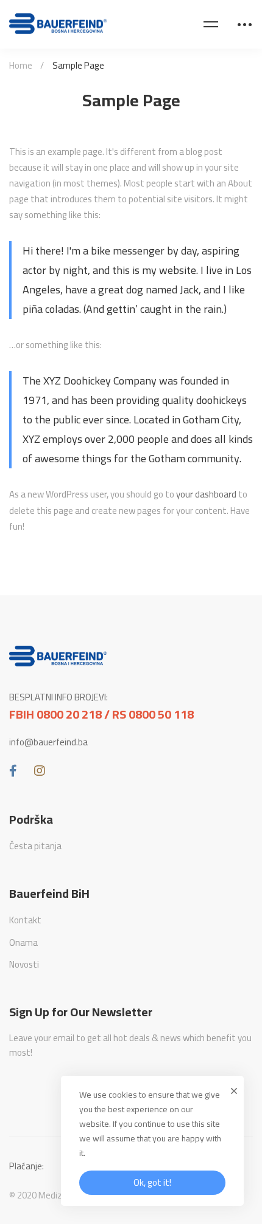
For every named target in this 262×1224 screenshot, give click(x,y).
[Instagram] (39, 771)
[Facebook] (13, 771)
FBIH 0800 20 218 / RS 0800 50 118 (101, 714)
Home (20, 65)
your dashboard (206, 494)
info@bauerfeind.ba (48, 742)
